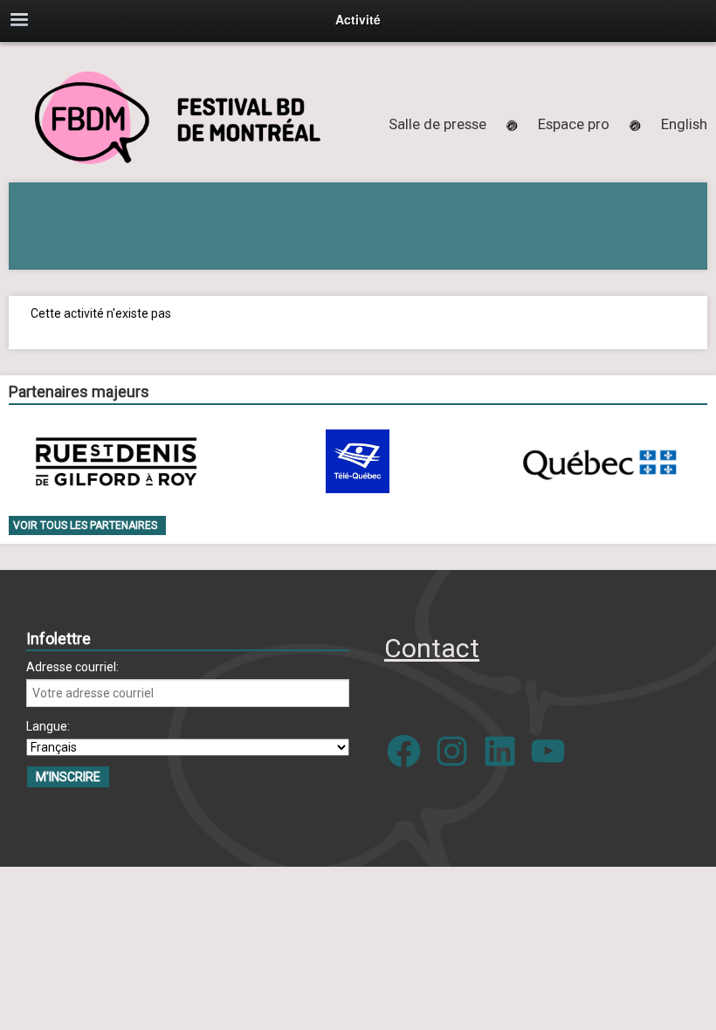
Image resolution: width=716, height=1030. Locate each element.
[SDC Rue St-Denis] (117, 461)
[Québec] (599, 461)
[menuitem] (684, 124)
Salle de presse (437, 124)
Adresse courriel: (72, 667)
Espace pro (573, 124)
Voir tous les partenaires (85, 525)
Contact (431, 648)
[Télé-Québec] (357, 461)
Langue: (48, 726)
